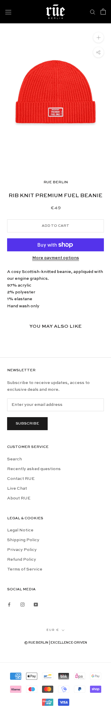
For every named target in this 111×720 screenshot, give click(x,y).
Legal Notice (20, 530)
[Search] (92, 11)
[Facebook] (9, 603)
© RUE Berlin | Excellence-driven (55, 643)
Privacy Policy (22, 550)
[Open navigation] (8, 11)
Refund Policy (21, 559)
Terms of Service (24, 569)
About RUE (18, 498)
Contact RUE (21, 479)
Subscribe (27, 423)
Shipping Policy (23, 540)
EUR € (52, 630)
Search (14, 459)
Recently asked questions (34, 469)
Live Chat (17, 488)
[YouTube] (36, 603)
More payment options (55, 258)
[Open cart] (103, 12)
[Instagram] (22, 603)
